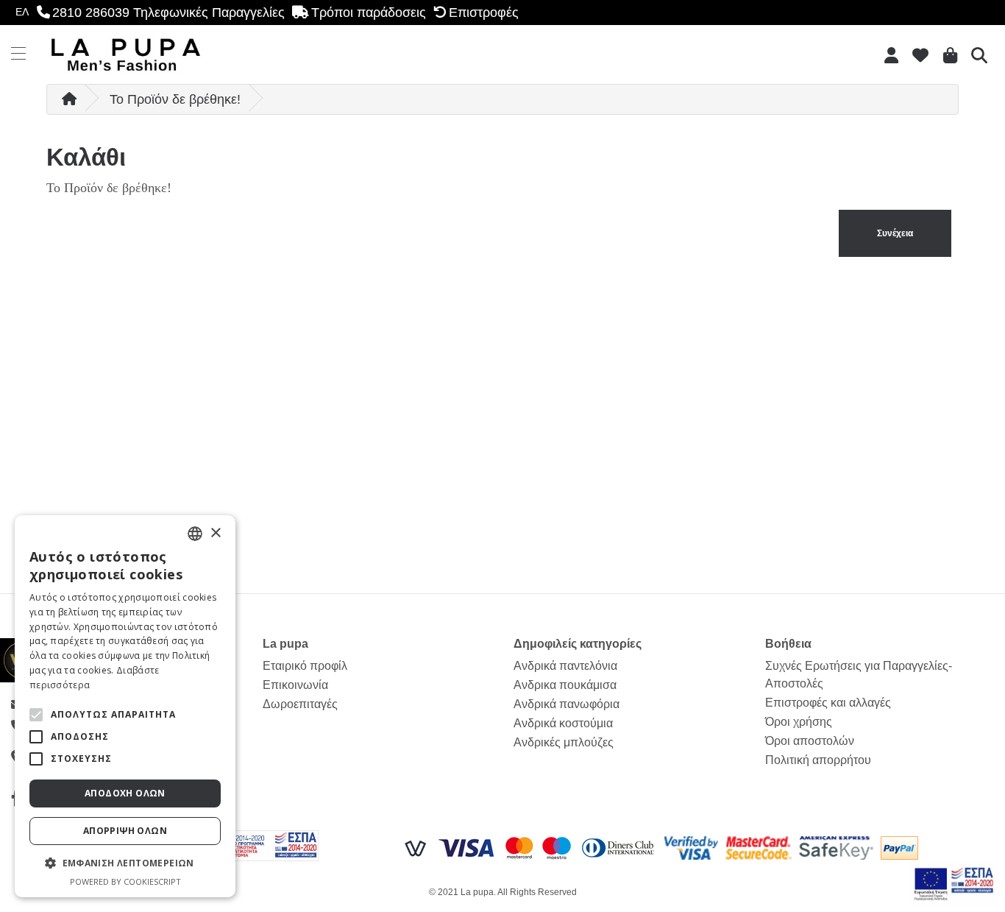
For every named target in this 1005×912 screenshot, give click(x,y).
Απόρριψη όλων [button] (125, 830)
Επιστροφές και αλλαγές (828, 702)
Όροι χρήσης (798, 721)
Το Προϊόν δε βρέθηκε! (175, 99)
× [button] (215, 533)
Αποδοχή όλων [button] (125, 793)
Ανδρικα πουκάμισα (565, 685)
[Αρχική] (69, 99)
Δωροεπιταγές (300, 704)
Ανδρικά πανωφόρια (566, 704)
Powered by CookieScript (125, 881)
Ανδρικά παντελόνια (565, 666)
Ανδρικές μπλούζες (564, 742)
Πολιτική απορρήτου (818, 760)
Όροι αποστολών (809, 741)
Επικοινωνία (295, 685)
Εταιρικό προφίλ (305, 666)
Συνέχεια (895, 233)
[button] (36, 714)
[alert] (125, 706)
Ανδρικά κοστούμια (563, 723)
